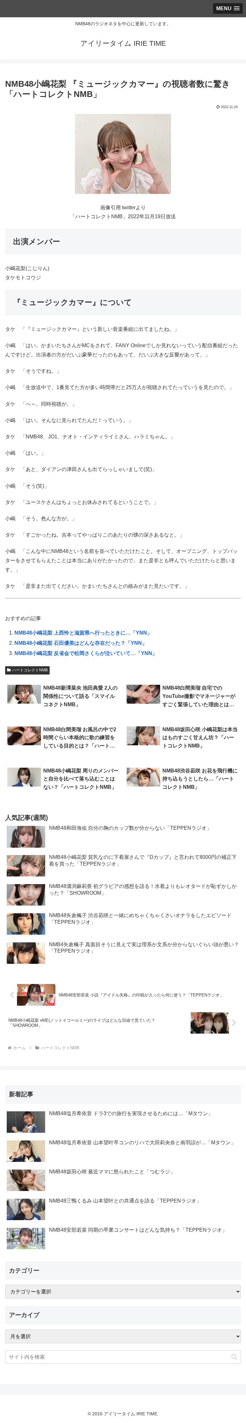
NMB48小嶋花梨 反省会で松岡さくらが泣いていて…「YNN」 (85, 653)
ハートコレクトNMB (30, 670)
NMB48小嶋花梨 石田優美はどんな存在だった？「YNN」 (80, 643)
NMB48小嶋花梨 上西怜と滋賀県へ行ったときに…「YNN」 (83, 633)
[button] (234, 1357)
